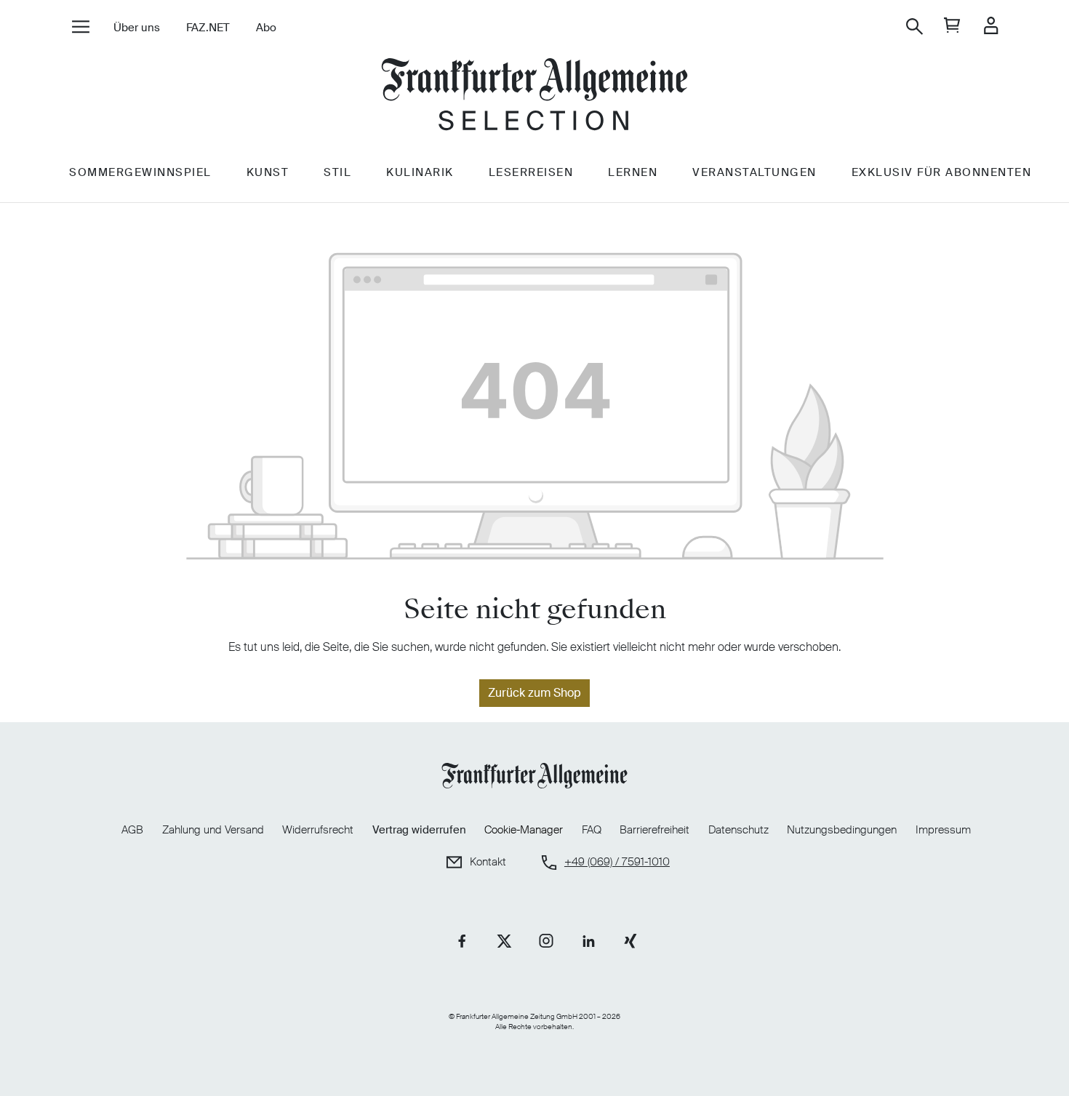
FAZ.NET (208, 27)
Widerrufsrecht (317, 830)
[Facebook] (461, 941)
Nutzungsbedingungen (842, 830)
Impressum (943, 830)
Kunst (268, 172)
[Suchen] (914, 26)
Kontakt (488, 862)
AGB (132, 830)
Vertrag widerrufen (419, 830)
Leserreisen (531, 172)
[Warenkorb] (952, 26)
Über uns (136, 27)
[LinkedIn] (588, 941)
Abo (266, 27)
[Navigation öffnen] (80, 28)
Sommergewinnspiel (140, 172)
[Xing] (630, 941)
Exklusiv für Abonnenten (942, 172)
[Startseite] (534, 96)
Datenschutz (738, 830)
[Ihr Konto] (991, 26)
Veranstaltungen (754, 172)
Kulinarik (420, 172)
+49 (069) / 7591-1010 (617, 862)
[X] (504, 941)
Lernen (632, 172)
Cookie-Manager (523, 830)
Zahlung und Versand (213, 830)
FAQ (591, 830)
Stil (337, 172)
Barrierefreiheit (654, 830)
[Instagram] (546, 941)
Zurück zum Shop (534, 692)
